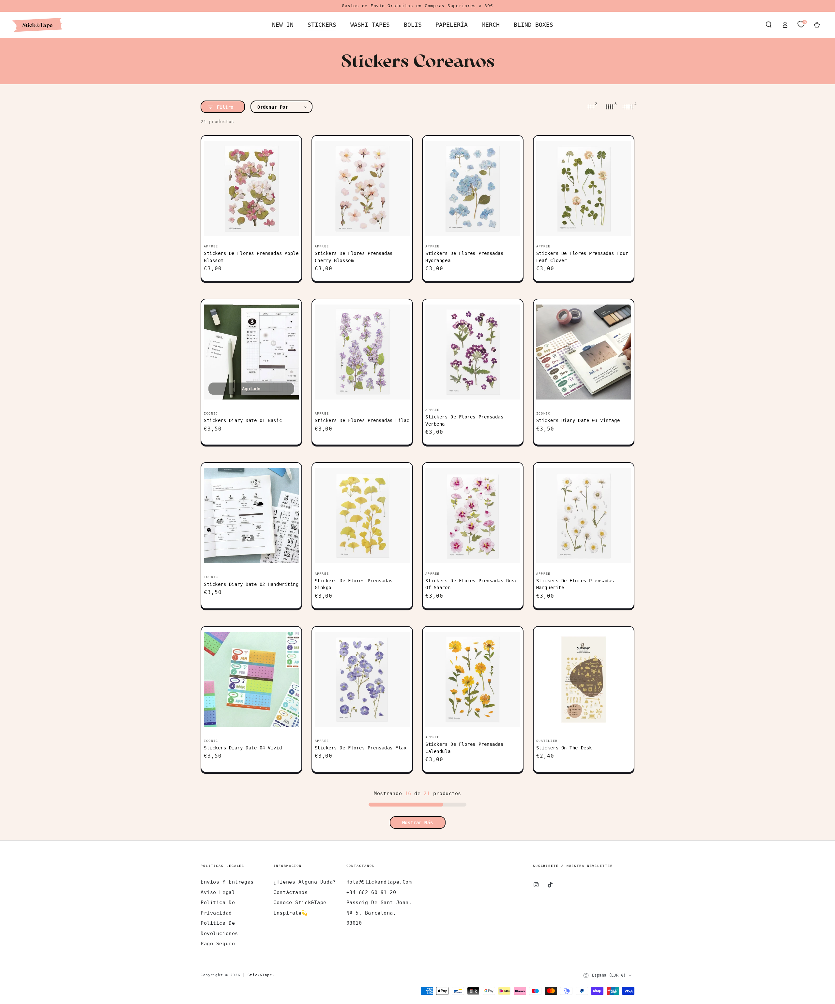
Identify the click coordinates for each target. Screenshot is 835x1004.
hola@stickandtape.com (379, 882)
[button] (769, 25)
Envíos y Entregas (227, 882)
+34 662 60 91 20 (371, 892)
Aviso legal (218, 892)
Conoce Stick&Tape (299, 902)
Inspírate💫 (290, 913)
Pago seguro (218, 944)
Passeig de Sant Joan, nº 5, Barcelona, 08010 (379, 913)
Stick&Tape (260, 975)
